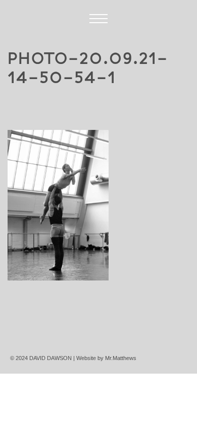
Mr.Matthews (120, 358)
